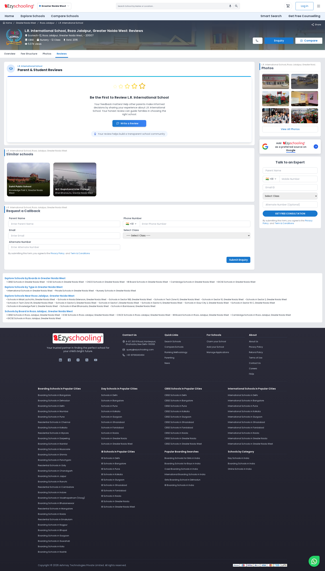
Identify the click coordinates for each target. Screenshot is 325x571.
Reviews (62, 53)
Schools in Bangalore (112, 400)
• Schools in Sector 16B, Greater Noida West (130, 299)
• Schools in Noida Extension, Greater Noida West (81, 299)
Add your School (215, 346)
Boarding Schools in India (241, 463)
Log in (304, 6)
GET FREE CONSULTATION (290, 213)
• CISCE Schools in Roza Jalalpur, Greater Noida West (143, 315)
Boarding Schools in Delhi (51, 406)
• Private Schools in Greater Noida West (74, 290)
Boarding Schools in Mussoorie (54, 449)
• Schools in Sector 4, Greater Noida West (161, 303)
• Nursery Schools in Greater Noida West (115, 290)
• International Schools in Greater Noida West (29, 290)
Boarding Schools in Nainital (53, 443)
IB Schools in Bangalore (113, 463)
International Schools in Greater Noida (247, 438)
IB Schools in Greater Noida (115, 501)
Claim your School (216, 341)
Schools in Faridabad (112, 427)
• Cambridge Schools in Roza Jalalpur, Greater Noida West (260, 315)
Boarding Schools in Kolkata (52, 427)
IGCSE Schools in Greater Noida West (236, 281)
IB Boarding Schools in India (179, 485)
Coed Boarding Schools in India (181, 469)
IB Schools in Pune (110, 469)
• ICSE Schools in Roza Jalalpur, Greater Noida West (87, 315)
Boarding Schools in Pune (51, 416)
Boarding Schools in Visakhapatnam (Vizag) (61, 497)
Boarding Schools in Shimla (52, 454)
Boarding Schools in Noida (52, 514)
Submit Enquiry (238, 260)
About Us (253, 341)
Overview (9, 53)
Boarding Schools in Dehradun (54, 400)
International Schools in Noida (243, 433)
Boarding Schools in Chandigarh (55, 470)
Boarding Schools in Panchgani (54, 460)
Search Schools (173, 341)
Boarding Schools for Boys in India (182, 463)
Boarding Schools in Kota (51, 546)
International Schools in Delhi (243, 395)
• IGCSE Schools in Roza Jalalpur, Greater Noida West (33, 318)
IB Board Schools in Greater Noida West (147, 281)
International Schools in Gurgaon (245, 416)
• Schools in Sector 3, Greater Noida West (75, 303)
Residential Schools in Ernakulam (55, 519)
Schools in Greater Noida (114, 438)
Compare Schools (174, 346)
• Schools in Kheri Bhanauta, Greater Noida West (84, 306)
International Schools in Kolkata (244, 411)
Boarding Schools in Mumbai (53, 411)
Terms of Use (255, 357)
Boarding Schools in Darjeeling (54, 438)
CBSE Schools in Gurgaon (178, 416)
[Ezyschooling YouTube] (96, 360)
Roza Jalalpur (47, 23)
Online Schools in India (240, 469)
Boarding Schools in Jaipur (52, 476)
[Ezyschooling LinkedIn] (60, 360)
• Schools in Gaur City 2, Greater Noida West (206, 303)
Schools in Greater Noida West (117, 443)
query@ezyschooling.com (140, 349)
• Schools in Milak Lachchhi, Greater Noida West (30, 299)
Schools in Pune (109, 406)
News (167, 363)
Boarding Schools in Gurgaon (53, 535)
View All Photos (290, 129)
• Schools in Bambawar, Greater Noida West (132, 306)
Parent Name (17, 218)
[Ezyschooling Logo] (19, 6)
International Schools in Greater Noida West (250, 443)
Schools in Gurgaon (111, 416)
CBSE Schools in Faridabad (179, 427)
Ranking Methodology (176, 352)
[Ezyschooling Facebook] (69, 360)
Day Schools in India (238, 458)
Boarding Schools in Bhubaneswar (56, 503)
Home (9, 16)
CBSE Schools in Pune (176, 406)
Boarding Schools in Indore (52, 492)
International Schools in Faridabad (246, 427)
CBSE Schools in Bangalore (179, 400)
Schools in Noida (110, 433)
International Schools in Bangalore (246, 400)
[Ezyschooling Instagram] (78, 360)
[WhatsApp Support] (314, 561)
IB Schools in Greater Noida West (118, 506)
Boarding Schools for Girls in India (182, 458)
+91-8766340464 (135, 355)
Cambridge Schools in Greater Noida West (193, 281)
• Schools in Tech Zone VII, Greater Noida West (29, 303)
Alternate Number (20, 242)
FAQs (251, 373)
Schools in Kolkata (110, 411)
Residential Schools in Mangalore (55, 508)
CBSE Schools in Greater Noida (180, 438)
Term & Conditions (80, 253)
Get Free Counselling (304, 16)
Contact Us (255, 363)
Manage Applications (218, 352)
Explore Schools (33, 16)
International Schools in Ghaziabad (246, 422)
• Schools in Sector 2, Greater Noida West (266, 299)
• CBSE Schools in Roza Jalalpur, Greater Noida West (33, 315)
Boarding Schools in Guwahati (54, 541)
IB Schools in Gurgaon (112, 479)
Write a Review (131, 123)
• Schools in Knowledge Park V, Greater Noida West (32, 306)
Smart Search (271, 16)
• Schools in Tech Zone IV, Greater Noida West (176, 299)
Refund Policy (256, 352)
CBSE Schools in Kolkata (177, 411)
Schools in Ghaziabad (113, 422)
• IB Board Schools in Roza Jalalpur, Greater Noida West (200, 315)
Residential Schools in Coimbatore (56, 487)
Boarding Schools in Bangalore (54, 395)
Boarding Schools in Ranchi (52, 481)
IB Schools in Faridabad (113, 490)
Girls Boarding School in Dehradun (182, 479)
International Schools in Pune (243, 406)
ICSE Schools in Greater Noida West (65, 281)
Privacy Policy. (58, 253)
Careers (253, 368)
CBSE (31, 40)
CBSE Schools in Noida (176, 433)
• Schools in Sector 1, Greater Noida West (118, 303)
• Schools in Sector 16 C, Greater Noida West (252, 303)
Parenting (169, 357)
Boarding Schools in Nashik (52, 551)
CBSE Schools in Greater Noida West (26, 281)
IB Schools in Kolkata (112, 474)
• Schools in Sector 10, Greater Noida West (222, 299)
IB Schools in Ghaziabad (114, 485)
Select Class (131, 230)
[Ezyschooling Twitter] (87, 360)
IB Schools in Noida (111, 496)
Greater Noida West (26, 23)
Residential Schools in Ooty (52, 465)
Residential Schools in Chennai (54, 422)
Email (12, 230)
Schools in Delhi (109, 395)
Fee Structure (29, 53)
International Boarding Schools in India (185, 474)
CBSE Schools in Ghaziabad (179, 422)
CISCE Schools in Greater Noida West (105, 281)
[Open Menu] (318, 6)
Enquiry (279, 41)
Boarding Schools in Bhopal (52, 530)
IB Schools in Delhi (110, 458)
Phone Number (133, 218)
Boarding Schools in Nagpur (52, 524)
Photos (47, 53)
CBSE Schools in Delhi (176, 395)
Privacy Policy (256, 346)
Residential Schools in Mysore (53, 433)
